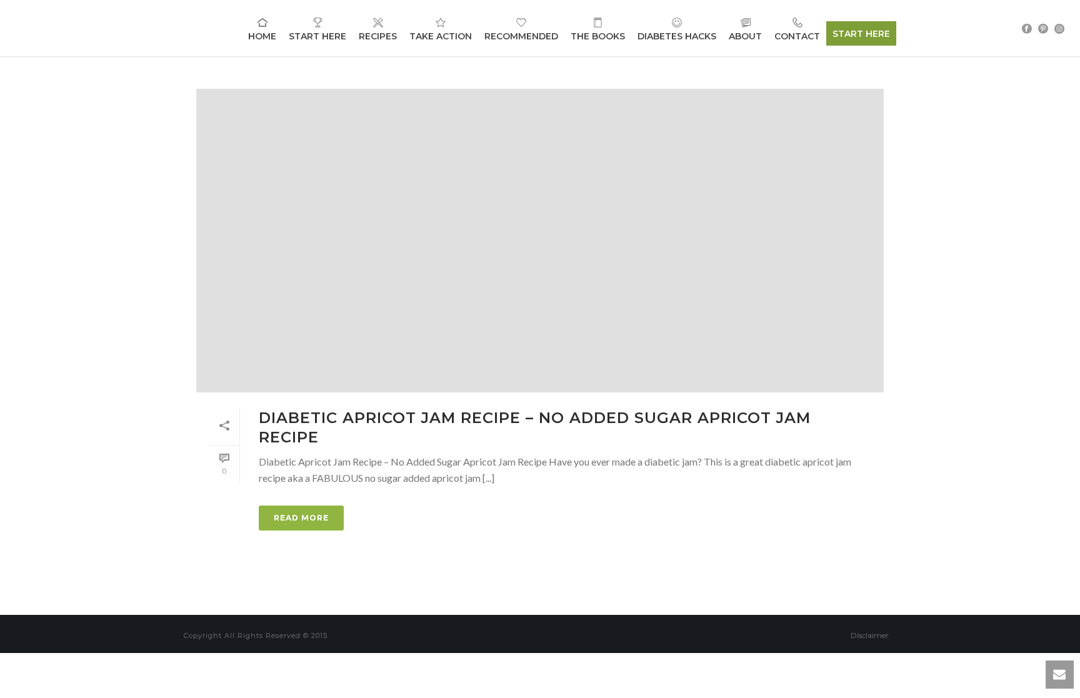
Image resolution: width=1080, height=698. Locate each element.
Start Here (317, 36)
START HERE (861, 33)
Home (262, 36)
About (745, 36)
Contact (797, 36)
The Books (598, 36)
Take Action (440, 36)
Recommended (521, 36)
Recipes (378, 36)
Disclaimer (870, 635)
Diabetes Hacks (677, 36)
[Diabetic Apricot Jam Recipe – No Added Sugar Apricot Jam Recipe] (540, 240)
